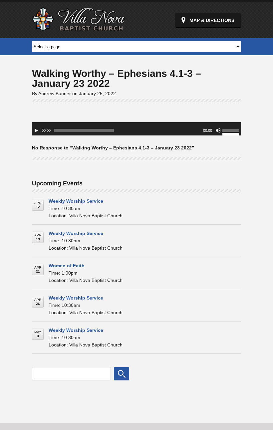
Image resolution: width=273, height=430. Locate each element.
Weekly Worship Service (76, 201)
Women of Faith (67, 265)
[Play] (36, 130)
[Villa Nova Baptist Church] (78, 27)
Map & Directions (211, 20)
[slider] (231, 131)
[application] (136, 128)
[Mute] (218, 130)
